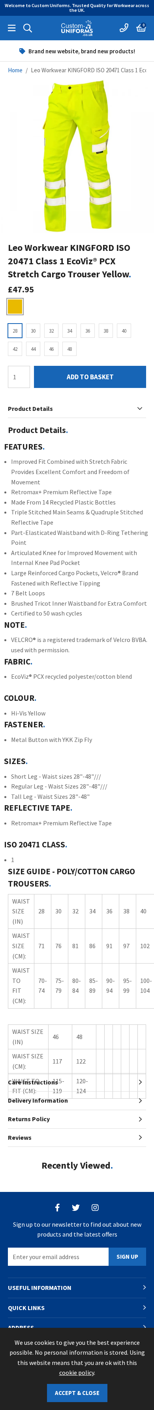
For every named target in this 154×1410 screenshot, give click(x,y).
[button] (141, 28)
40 (124, 331)
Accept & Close (77, 1393)
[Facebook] (57, 1208)
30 (33, 331)
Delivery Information (38, 1100)
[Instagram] (96, 1208)
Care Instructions (33, 1082)
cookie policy (76, 1372)
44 (33, 349)
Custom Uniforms (77, 28)
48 (69, 349)
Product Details (30, 408)
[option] (77, 51)
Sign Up (127, 1256)
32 (51, 331)
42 (15, 349)
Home (15, 70)
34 (69, 331)
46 (51, 349)
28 (15, 331)
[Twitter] (76, 1208)
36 (87, 331)
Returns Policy (29, 1119)
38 (105, 331)
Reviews (20, 1137)
